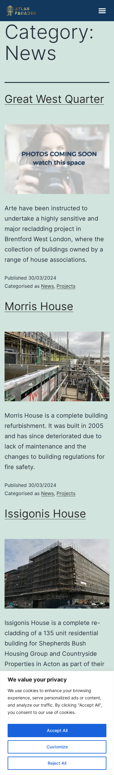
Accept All (57, 730)
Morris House (39, 306)
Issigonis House (45, 513)
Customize (57, 746)
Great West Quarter (54, 99)
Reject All (57, 763)
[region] (57, 723)
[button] (102, 11)
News (47, 286)
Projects (66, 286)
